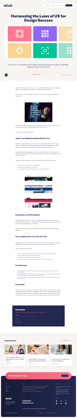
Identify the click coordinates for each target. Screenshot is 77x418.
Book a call (65, 375)
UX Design (34, 74)
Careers (7, 391)
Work (53, 5)
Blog (62, 5)
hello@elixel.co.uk (27, 403)
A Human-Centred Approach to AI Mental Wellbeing (31, 391)
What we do (48, 5)
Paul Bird (10, 74)
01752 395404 (26, 401)
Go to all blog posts (65, 340)
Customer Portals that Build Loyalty (62, 389)
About (58, 5)
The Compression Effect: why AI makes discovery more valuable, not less (35, 386)
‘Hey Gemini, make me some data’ (28, 389)
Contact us (69, 5)
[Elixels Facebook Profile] (56, 401)
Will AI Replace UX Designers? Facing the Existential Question (33, 388)
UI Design (39, 74)
